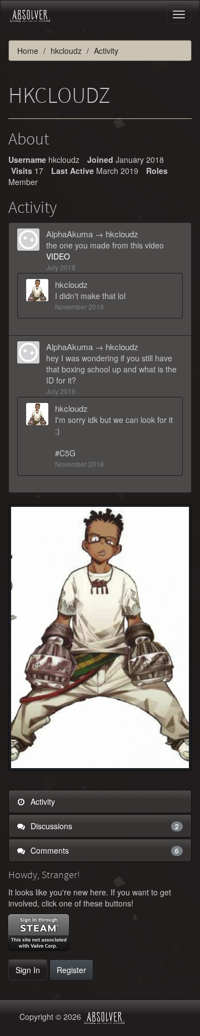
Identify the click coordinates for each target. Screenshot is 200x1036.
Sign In (28, 969)
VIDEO (58, 256)
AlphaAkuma (69, 234)
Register (71, 969)
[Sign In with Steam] (38, 932)
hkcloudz (122, 234)
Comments (103, 850)
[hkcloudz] (40, 290)
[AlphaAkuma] (31, 239)
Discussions (103, 825)
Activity (41, 801)
